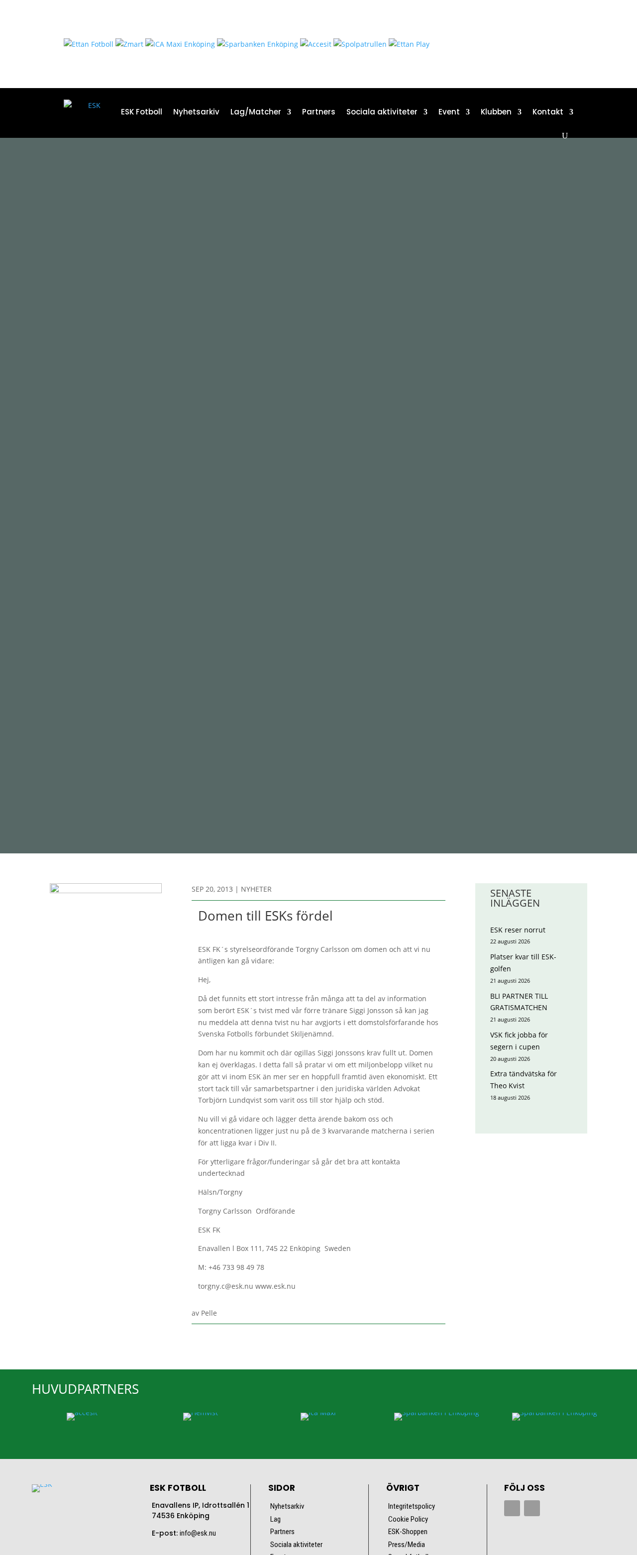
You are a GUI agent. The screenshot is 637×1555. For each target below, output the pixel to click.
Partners (318, 111)
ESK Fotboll (141, 111)
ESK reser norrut (517, 929)
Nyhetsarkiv (196, 111)
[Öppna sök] (565, 136)
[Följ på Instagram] (532, 1508)
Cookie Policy (408, 1519)
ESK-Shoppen (407, 1531)
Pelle (209, 1313)
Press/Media (406, 1544)
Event (449, 111)
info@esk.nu (198, 1533)
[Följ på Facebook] (512, 1508)
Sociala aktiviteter (382, 111)
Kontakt (547, 111)
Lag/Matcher (255, 111)
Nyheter (256, 889)
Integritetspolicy (411, 1506)
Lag (275, 1519)
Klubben (496, 111)
